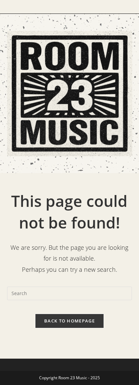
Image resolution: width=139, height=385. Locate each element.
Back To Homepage (69, 321)
